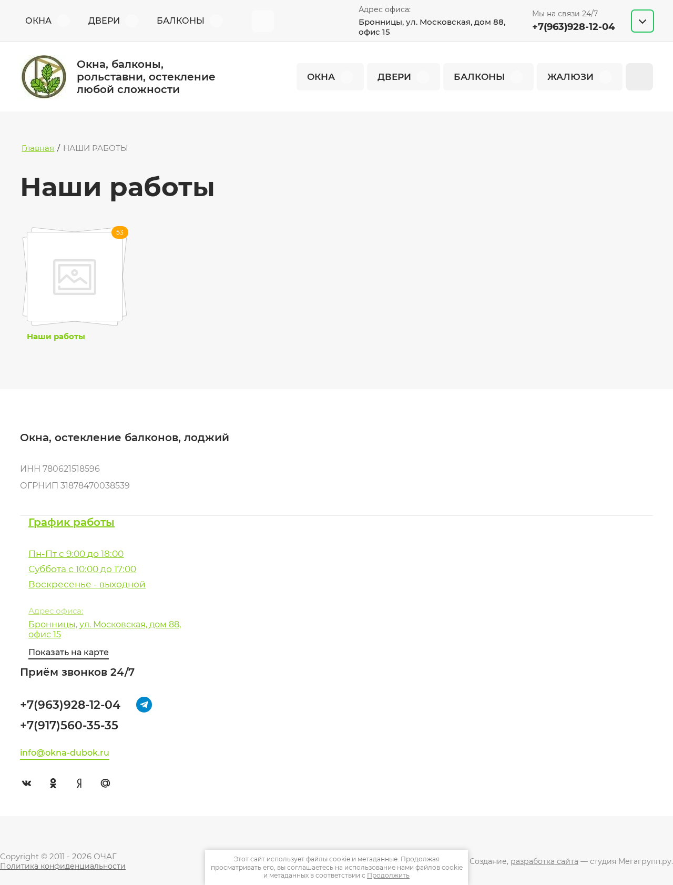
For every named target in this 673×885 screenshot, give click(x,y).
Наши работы (56, 336)
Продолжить (388, 875)
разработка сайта (544, 861)
